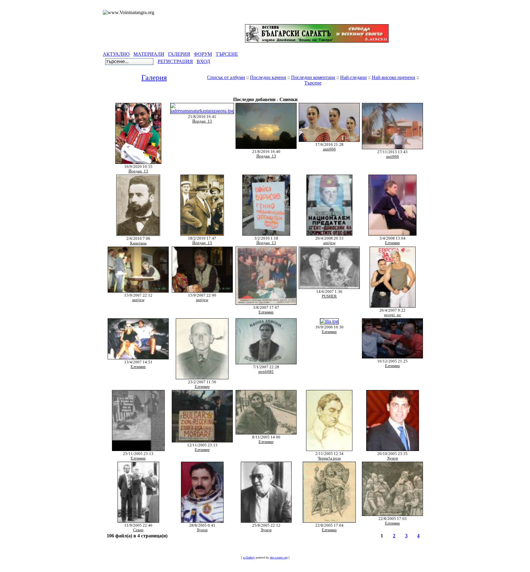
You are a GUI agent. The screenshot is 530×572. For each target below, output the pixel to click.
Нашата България (264, 93)
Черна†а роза (329, 458)
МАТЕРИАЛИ (148, 54)
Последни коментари (313, 77)
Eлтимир (392, 243)
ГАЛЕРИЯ (179, 54)
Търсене (312, 82)
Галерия (154, 77)
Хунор (392, 458)
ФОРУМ (203, 54)
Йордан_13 (138, 171)
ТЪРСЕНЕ (227, 54)
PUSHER (329, 296)
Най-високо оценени (393, 77)
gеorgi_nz (392, 315)
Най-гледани (353, 77)
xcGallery (249, 557)
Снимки (299, 93)
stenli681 (266, 371)
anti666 (329, 149)
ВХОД (203, 61)
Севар (138, 530)
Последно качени (268, 77)
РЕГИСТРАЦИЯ (175, 61)
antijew (329, 243)
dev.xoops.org (279, 557)
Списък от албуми (226, 77)
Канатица (138, 243)
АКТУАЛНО (116, 54)
